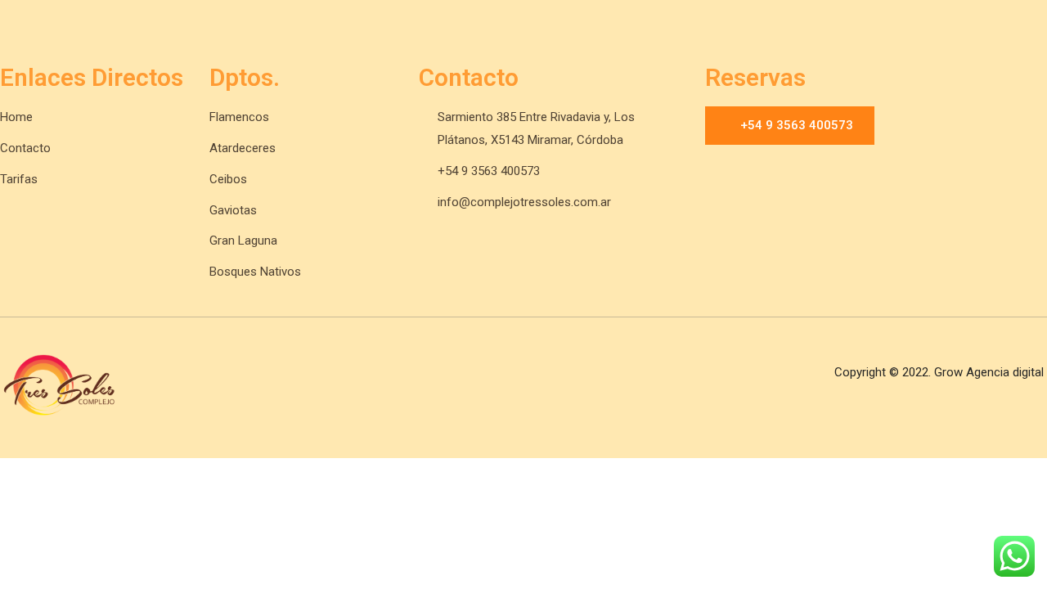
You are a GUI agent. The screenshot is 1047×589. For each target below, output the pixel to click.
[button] (789, 125)
